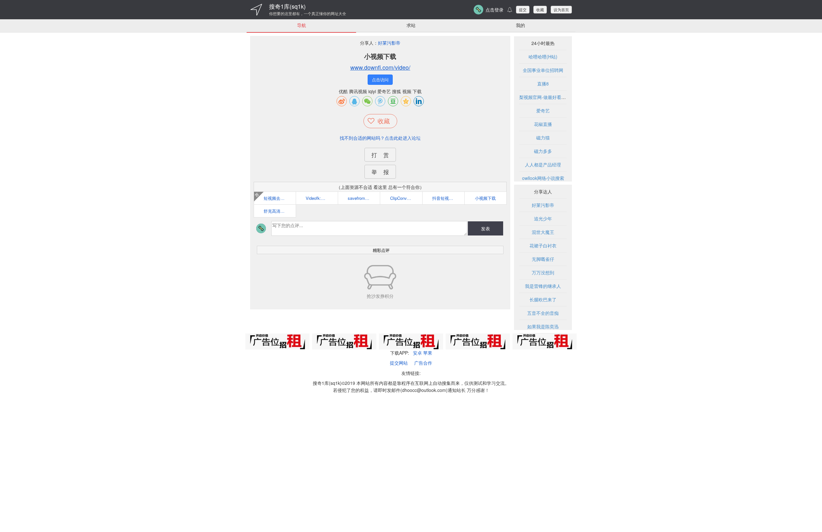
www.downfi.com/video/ (380, 67)
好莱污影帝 (389, 43)
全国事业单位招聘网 (543, 70)
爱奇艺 (543, 110)
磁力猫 (543, 137)
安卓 (417, 353)
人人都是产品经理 (543, 164)
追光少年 (543, 218)
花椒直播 (543, 124)
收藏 (540, 9)
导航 (301, 25)
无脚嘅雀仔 (543, 259)
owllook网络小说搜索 (543, 178)
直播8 (543, 83)
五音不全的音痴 (543, 313)
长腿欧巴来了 (542, 299)
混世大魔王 (543, 232)
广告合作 (423, 362)
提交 (523, 9)
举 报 (380, 172)
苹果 (427, 353)
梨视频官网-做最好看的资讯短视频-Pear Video (565, 97)
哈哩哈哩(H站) (543, 56)
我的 (520, 25)
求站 (411, 25)
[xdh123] (256, 9)
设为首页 (561, 9)
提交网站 (399, 362)
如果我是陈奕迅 (543, 326)
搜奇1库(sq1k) (287, 6)
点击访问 (380, 79)
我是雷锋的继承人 (543, 286)
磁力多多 (543, 151)
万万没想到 (543, 272)
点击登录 (494, 9)
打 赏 (380, 155)
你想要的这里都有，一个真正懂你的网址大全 (307, 13)
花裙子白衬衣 (542, 245)
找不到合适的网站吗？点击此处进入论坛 (380, 138)
